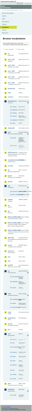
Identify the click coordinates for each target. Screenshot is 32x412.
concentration (15, 347)
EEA (9, 1)
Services (4, 30)
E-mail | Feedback (6, 406)
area (13, 342)
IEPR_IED (11, 237)
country (14, 395)
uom (9, 334)
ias (9, 205)
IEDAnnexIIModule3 (13, 223)
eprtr (9, 132)
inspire (10, 245)
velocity (14, 374)
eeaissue (14, 116)
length (14, 356)
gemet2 (10, 181)
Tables (3, 18)
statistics (14, 365)
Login (19, 3)
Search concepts (21, 49)
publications (12, 318)
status (13, 123)
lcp (9, 271)
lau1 (9, 257)
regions (14, 303)
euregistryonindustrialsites (13, 160)
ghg (9, 186)
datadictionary (12, 101)
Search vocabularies (9, 49)
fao (9, 170)
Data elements (5, 21)
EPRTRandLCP (12, 152)
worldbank (11, 389)
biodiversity (11, 88)
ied (9, 211)
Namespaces (5, 32)
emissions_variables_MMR (15, 191)
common (10, 97)
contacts (14, 106)
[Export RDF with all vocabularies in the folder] (27, 103)
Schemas (4, 24)
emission (14, 352)
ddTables (14, 113)
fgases (10, 176)
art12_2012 (11, 59)
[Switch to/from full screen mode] (22, 4)
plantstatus (15, 281)
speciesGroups (15, 307)
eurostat (10, 166)
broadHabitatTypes (15, 299)
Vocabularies (5, 27)
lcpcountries (15, 276)
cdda (9, 92)
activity (14, 137)
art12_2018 (11, 65)
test (9, 329)
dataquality (11, 128)
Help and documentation (8, 13)
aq (8, 53)
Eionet (8, 10)
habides (10, 199)
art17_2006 (11, 71)
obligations (15, 120)
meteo (13, 360)
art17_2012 (11, 77)
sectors (14, 287)
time (13, 370)
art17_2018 (11, 82)
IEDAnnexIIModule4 (13, 230)
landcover (11, 251)
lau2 (9, 261)
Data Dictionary (14, 10)
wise (9, 383)
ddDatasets (15, 110)
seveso (10, 324)
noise (9, 312)
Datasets (4, 16)
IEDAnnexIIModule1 (13, 217)
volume (14, 378)
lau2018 (10, 265)
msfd (9, 293)
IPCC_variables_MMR (15, 194)
